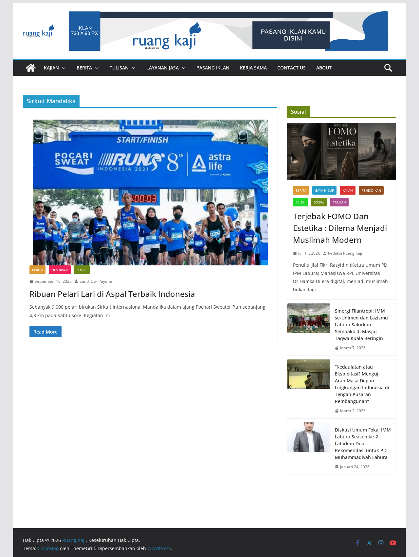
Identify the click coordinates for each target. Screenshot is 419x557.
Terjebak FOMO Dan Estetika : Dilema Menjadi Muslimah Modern (340, 228)
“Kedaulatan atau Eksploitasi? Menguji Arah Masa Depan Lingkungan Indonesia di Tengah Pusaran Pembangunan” (362, 384)
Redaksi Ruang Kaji (345, 253)
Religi (300, 202)
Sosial (82, 269)
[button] (62, 67)
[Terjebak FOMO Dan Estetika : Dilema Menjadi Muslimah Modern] (341, 151)
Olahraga (59, 269)
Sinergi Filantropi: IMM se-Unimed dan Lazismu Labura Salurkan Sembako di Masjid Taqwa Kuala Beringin (361, 324)
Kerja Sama (253, 68)
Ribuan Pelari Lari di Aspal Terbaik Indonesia (112, 293)
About (324, 68)
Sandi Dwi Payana (96, 281)
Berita (84, 68)
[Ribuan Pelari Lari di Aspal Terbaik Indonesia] (150, 192)
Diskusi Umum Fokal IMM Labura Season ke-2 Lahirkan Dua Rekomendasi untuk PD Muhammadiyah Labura (363, 443)
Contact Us (291, 68)
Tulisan (119, 68)
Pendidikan (371, 190)
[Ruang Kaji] (31, 68)
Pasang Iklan (212, 68)
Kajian (51, 68)
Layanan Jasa (162, 68)
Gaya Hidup (324, 190)
